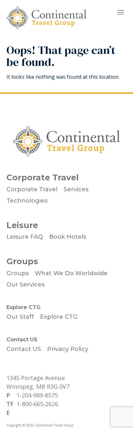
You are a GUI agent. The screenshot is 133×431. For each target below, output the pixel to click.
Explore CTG (23, 307)
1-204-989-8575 (37, 395)
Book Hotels (67, 236)
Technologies (26, 200)
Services (76, 189)
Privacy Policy (67, 349)
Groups (22, 261)
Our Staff (20, 316)
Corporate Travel (42, 177)
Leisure (22, 225)
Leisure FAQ (24, 236)
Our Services (25, 284)
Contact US (21, 339)
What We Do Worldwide (71, 273)
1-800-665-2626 (37, 404)
